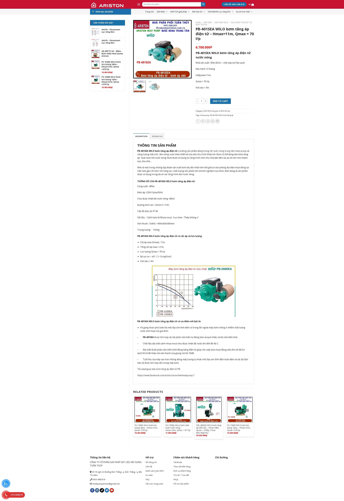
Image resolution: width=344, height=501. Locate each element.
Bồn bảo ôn (197, 11)
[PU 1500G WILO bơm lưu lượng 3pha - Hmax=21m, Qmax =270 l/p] (147, 409)
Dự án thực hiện (243, 11)
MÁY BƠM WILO (221, 22)
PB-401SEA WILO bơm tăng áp (221, 115)
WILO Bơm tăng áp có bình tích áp (217, 111)
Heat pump (204, 115)
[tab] (141, 136)
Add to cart (220, 101)
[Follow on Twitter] (107, 490)
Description (141, 136)
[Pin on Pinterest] (212, 121)
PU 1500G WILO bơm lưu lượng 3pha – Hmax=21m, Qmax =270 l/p (146, 427)
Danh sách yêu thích (155, 470)
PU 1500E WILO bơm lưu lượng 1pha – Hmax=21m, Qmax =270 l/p (238, 427)
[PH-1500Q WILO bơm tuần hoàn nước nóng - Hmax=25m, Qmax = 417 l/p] (178, 409)
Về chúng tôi (151, 462)
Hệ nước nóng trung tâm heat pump (228, 150)
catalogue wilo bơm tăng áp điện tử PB (160, 369)
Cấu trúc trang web (154, 483)
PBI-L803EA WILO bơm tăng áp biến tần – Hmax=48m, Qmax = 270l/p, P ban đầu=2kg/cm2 (208, 429)
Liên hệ (149, 466)
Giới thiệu (161, 11)
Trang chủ (149, 11)
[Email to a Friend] (207, 121)
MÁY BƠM (208, 22)
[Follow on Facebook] (92, 490)
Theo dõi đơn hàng (182, 466)
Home (198, 22)
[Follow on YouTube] (112, 490)
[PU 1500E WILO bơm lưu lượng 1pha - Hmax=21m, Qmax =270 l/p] (240, 409)
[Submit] (203, 4)
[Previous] (137, 49)
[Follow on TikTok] (102, 490)
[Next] (187, 49)
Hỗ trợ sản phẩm (181, 483)
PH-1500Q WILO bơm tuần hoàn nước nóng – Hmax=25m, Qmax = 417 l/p (177, 427)
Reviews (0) (157, 136)
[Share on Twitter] (203, 121)
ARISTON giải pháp (178, 11)
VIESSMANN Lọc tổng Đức (219, 11)
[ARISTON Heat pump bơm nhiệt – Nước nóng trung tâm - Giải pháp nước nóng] (111, 4)
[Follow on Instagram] (97, 490)
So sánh (149, 475)
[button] (166, 11)
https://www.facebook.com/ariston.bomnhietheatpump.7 (165, 375)
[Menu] (138, 4)
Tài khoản (177, 462)
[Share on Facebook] (198, 121)
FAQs (175, 479)
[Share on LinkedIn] (217, 121)
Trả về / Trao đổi (181, 475)
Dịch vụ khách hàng (182, 470)
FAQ (147, 479)
